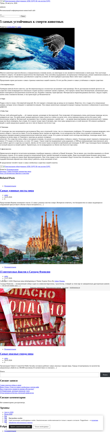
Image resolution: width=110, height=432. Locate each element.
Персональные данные (53, 287)
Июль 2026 (8, 414)
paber (19, 27)
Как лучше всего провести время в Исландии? (17, 389)
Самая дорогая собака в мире (10, 385)
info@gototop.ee (75, 287)
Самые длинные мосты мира (17, 190)
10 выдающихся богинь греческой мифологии (17, 393)
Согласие (65, 287)
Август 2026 (8, 412)
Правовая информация (37, 287)
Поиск (2, 371)
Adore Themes (59, 281)
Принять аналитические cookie (20, 426)
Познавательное (12, 169)
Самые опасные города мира (16, 353)
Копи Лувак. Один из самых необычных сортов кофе (19, 387)
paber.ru (2, 7)
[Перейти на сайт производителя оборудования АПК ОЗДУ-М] (26, 1)
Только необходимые (41, 426)
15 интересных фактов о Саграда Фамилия (25, 271)
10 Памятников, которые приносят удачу (15, 391)
